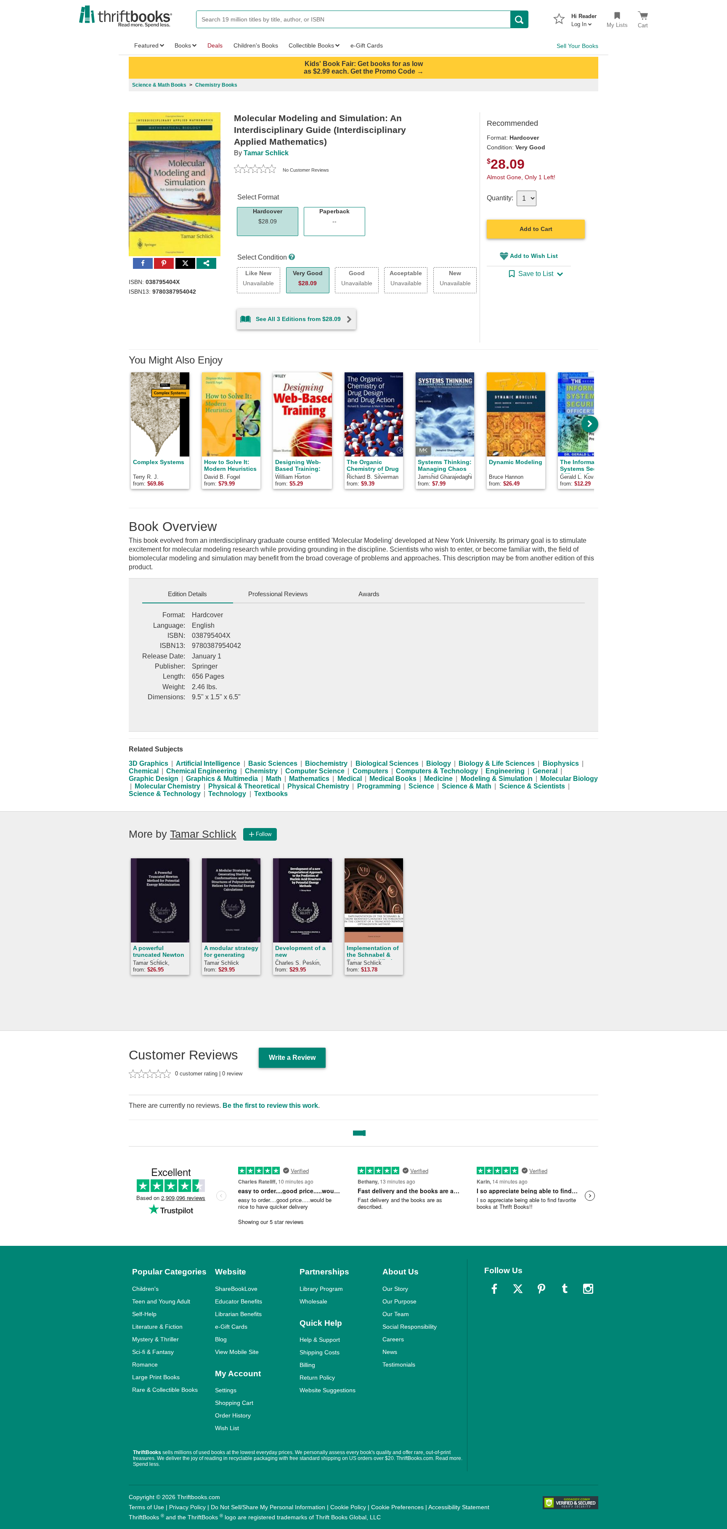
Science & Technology (165, 793)
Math (273, 778)
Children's (145, 1288)
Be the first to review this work (270, 1105)
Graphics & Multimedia (222, 778)
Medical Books (393, 778)
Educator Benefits (238, 1301)
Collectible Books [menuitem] (311, 45)
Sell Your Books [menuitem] (577, 45)
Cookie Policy (348, 1507)
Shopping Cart (234, 1402)
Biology (438, 763)
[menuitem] (584, 17)
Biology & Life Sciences (497, 763)
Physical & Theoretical (244, 786)
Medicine (438, 778)
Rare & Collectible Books (165, 1389)
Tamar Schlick (266, 153)
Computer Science (315, 771)
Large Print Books (156, 1377)
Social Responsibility (409, 1326)
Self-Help (144, 1314)
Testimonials (398, 1364)
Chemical (144, 771)
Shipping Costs (320, 1352)
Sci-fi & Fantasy (153, 1351)
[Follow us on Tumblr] (565, 1289)
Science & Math (466, 786)
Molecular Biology (569, 778)
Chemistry (261, 771)
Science (421, 786)
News (389, 1351)
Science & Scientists (532, 786)
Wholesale (313, 1301)
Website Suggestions (328, 1390)
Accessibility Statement (458, 1507)
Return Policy (317, 1377)
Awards (368, 593)
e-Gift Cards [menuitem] (366, 45)
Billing (307, 1365)
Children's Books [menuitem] (255, 45)
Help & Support (320, 1339)
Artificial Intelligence (208, 763)
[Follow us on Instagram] (588, 1289)
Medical (349, 778)
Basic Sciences (272, 763)
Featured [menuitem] (146, 45)
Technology (227, 793)
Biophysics (561, 763)
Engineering (505, 771)
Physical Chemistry (318, 786)
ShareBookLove (236, 1288)
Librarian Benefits (238, 1314)
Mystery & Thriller (155, 1339)
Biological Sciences (387, 763)
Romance (145, 1364)
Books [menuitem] (183, 45)
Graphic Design (153, 778)
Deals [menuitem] (215, 45)
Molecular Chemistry (167, 786)
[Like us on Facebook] (494, 1289)
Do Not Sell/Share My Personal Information (268, 1507)
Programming (379, 786)
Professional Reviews (278, 593)
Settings (225, 1390)
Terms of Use (146, 1507)
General (545, 771)
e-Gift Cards (231, 1326)
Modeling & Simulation (497, 778)
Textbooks (271, 793)
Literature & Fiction (157, 1326)
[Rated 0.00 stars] (255, 170)
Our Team (395, 1314)
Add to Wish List (534, 255)
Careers (393, 1339)
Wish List (227, 1428)
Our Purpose (399, 1301)
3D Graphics (148, 763)
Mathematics (309, 778)
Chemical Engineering (201, 771)
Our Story (395, 1288)
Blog (221, 1339)
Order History (233, 1415)
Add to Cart (536, 229)
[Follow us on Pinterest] (541, 1289)
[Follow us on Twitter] (518, 1289)
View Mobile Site (237, 1351)
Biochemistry (326, 763)
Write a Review (292, 1057)
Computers (370, 771)
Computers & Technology (437, 771)
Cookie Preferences (397, 1507)
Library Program (321, 1288)
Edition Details (187, 593)
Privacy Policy (187, 1507)
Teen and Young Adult (161, 1301)
